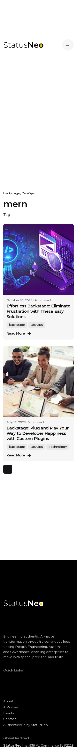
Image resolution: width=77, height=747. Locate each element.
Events (8, 713)
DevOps (28, 193)
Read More (16, 333)
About (8, 701)
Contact (9, 719)
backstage (11, 193)
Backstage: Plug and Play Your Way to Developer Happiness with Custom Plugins (38, 433)
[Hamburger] (68, 45)
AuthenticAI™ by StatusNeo (25, 725)
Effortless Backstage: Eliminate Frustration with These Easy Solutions (38, 311)
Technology (58, 447)
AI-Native (10, 707)
